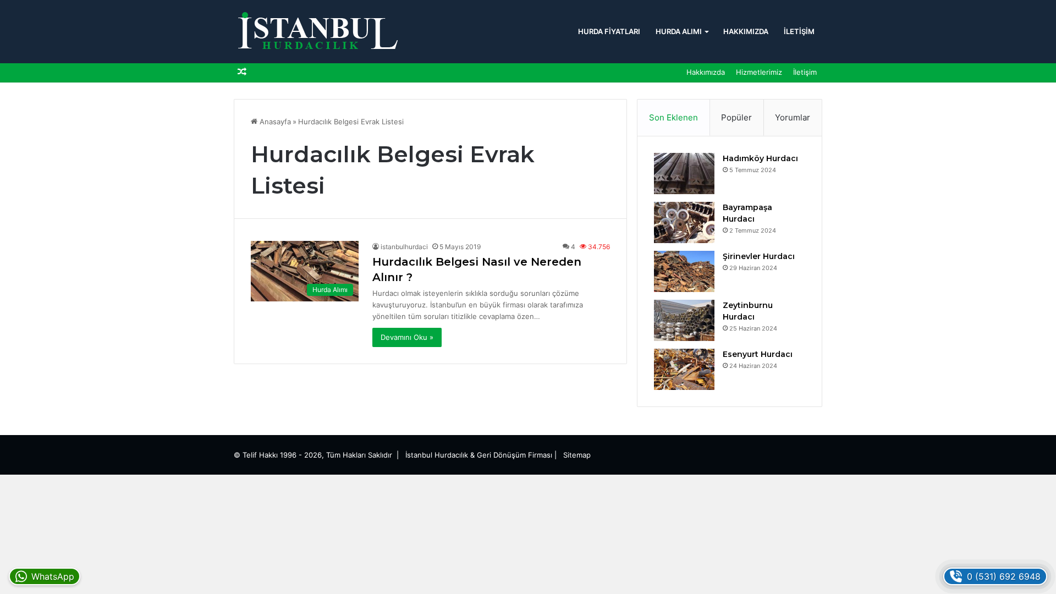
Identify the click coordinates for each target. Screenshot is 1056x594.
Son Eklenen (673, 117)
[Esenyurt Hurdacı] (684, 369)
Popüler (736, 117)
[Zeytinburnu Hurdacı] (684, 320)
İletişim (799, 31)
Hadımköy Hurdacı (760, 158)
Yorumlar (792, 117)
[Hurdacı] (316, 31)
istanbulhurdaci (404, 247)
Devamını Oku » (407, 337)
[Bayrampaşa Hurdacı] (684, 222)
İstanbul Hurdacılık (436, 454)
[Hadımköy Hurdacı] (684, 173)
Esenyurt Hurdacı (758, 354)
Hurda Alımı (679, 31)
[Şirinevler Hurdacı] (684, 271)
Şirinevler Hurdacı (759, 256)
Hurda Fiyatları (609, 31)
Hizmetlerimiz (759, 72)
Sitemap (577, 454)
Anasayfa (274, 121)
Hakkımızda (745, 31)
